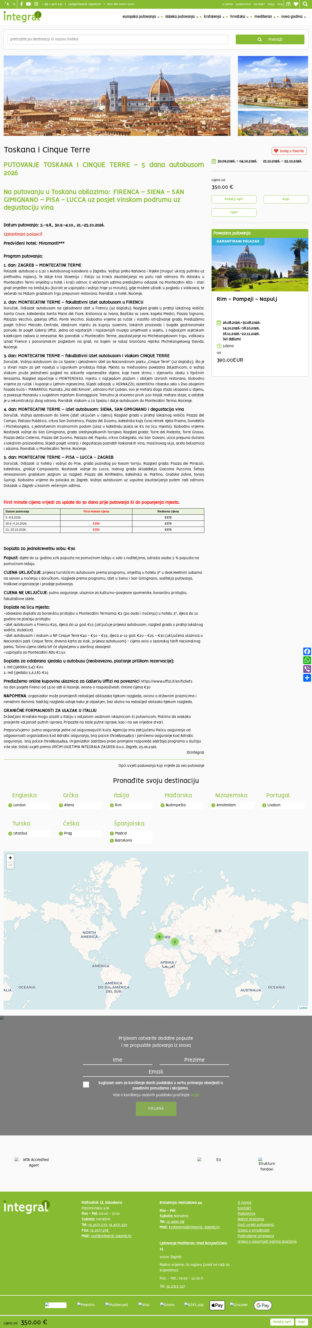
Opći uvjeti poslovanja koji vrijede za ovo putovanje (161, 766)
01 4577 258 (99, 1230)
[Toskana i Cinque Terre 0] (117, 118)
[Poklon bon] (288, 4)
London (19, 805)
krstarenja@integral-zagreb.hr (194, 1227)
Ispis (234, 212)
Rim (118, 805)
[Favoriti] (295, 4)
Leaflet (303, 1008)
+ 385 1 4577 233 (52, 4)
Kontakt (259, 4)
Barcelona (123, 840)
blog (271, 4)
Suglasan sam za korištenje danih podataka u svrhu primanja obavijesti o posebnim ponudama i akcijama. (160, 1085)
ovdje (195, 1095)
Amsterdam (226, 805)
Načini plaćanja (251, 1219)
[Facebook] (22, 4)
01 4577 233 (97, 1225)
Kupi (286, 199)
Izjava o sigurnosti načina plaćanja (267, 1242)
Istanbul (20, 833)
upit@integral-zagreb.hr (84, 4)
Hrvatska (238, 17)
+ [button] (10, 858)
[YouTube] (29, 4)
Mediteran (263, 17)
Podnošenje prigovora (256, 1236)
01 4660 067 (175, 1222)
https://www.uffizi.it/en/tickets (166, 681)
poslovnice (243, 4)
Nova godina (292, 17)
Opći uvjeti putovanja (256, 1225)
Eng (280, 4)
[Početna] (22, 16)
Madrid (121, 833)
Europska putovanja (140, 17)
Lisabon (274, 805)
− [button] (10, 865)
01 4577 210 (118, 1225)
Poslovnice (246, 1214)
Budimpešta (176, 805)
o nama (227, 4)
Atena (69, 805)
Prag (68, 833)
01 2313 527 (175, 1286)
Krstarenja (213, 17)
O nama (244, 1203)
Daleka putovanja (180, 17)
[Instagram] (37, 4)
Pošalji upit (234, 199)
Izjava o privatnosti (254, 1230)
